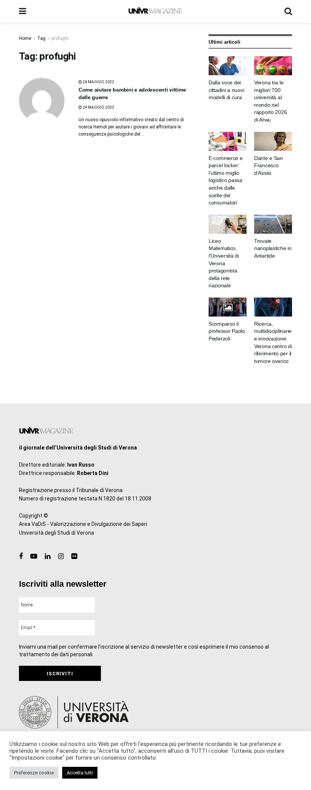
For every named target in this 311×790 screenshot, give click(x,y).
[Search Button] (288, 11)
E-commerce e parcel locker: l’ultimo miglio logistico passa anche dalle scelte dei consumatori (226, 180)
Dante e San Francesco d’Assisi (268, 165)
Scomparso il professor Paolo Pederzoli (227, 331)
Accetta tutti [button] (80, 773)
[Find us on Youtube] (33, 556)
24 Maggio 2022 (98, 82)
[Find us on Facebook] (21, 556)
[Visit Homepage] (155, 11)
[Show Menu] (22, 11)
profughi (60, 38)
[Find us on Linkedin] (47, 556)
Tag (41, 38)
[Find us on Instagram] (61, 556)
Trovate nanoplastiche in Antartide (273, 248)
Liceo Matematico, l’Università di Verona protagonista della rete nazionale (224, 263)
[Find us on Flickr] (74, 556)
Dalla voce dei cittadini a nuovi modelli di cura (226, 89)
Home (25, 38)
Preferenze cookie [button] (34, 773)
